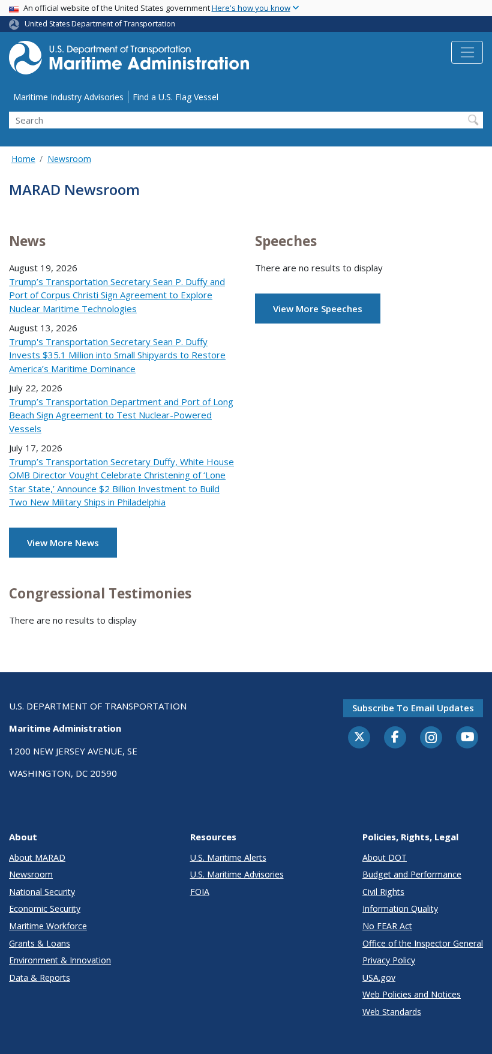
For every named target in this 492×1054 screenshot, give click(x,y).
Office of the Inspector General (422, 943)
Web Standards (391, 1011)
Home (23, 158)
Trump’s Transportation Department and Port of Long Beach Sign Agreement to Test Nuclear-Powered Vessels (121, 415)
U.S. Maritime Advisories (237, 874)
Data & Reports (39, 977)
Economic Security (44, 908)
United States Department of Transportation (100, 24)
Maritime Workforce (48, 926)
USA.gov (378, 977)
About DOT (384, 857)
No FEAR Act (387, 926)
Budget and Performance (411, 874)
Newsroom (69, 158)
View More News (63, 543)
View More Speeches (317, 309)
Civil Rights (383, 891)
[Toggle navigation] (467, 52)
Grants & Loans (39, 943)
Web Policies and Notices (411, 994)
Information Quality (400, 908)
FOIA (199, 891)
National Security (42, 891)
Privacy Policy (388, 960)
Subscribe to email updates (413, 708)
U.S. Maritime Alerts (228, 857)
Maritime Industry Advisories (68, 97)
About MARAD (37, 857)
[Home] (129, 61)
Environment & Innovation (60, 960)
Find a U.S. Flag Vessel (175, 97)
